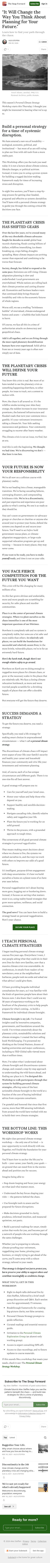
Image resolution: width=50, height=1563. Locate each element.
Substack (12, 1557)
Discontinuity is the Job (15, 1464)
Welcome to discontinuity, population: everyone (14, 1492)
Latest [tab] (12, 1437)
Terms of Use (38, 1411)
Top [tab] (5, 1437)
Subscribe (34, 4)
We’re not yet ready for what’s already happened (16, 1485)
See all (7, 1506)
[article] (25, 1451)
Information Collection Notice (30, 1413)
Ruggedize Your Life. (13, 1445)
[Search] (45, 1437)
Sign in (44, 4)
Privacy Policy (24, 1416)
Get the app (38, 1550)
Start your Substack (18, 1550)
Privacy (26, 1541)
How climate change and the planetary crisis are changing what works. (18, 1469)
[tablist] (9, 1437)
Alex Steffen (14, 40)
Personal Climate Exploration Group (24, 1334)
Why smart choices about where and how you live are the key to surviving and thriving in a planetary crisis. (17, 1450)
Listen (44, 42)
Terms (33, 1541)
